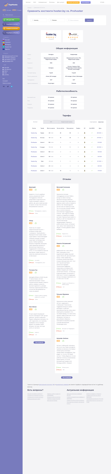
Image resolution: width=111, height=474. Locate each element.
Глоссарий (5, 80)
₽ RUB (102, 2)
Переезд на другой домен (53, 398)
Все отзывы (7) (39, 342)
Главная (29, 7)
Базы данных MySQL (52, 400)
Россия (7, 40)
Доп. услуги (60, 2)
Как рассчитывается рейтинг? (35, 393)
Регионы (52, 2)
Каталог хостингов (73, 2)
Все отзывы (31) (67, 377)
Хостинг (28, 2)
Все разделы (85, 2)
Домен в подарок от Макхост (93, 393)
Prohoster (34, 142)
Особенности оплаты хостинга (35, 397)
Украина (7, 42)
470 (4, 10)
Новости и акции (7, 83)
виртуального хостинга (45, 384)
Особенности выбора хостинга (35, 395)
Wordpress (7, 69)
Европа (7, 49)
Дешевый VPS (8, 61)
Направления (42, 2)
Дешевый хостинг (10, 59)
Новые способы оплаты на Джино (75, 400)
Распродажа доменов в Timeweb (94, 398)
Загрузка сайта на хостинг (53, 397)
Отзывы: (51, 39)
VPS (54, 384)
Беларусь (8, 44)
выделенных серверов (62, 384)
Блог (4, 78)
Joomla (6, 75)
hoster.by (34, 133)
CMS (34, 2)
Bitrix (6, 71)
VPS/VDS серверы (10, 58)
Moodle (6, 67)
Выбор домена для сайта (33, 399)
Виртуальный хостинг (11, 56)
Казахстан (8, 47)
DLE (5, 73)
